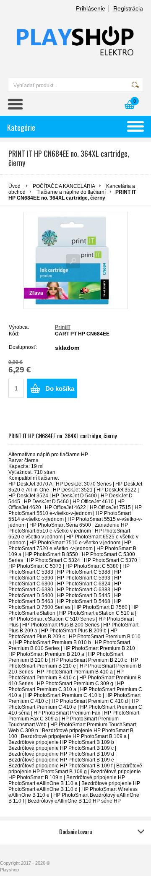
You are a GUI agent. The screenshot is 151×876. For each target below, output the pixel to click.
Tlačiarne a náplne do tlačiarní (71, 192)
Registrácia (128, 8)
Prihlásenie (90, 8)
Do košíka (59, 388)
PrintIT (62, 327)
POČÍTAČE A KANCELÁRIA (64, 186)
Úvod (14, 186)
